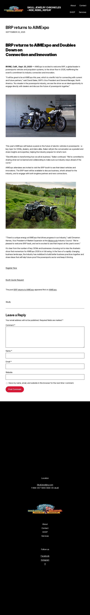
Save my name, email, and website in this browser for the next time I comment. (41, 383)
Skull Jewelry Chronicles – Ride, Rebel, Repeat (44, 9)
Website (9, 372)
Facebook (45, 556)
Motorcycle (53, 241)
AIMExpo (53, 290)
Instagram (45, 560)
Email (9, 362)
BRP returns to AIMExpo (27, 27)
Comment (10, 325)
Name (9, 351)
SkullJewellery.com (45, 485)
